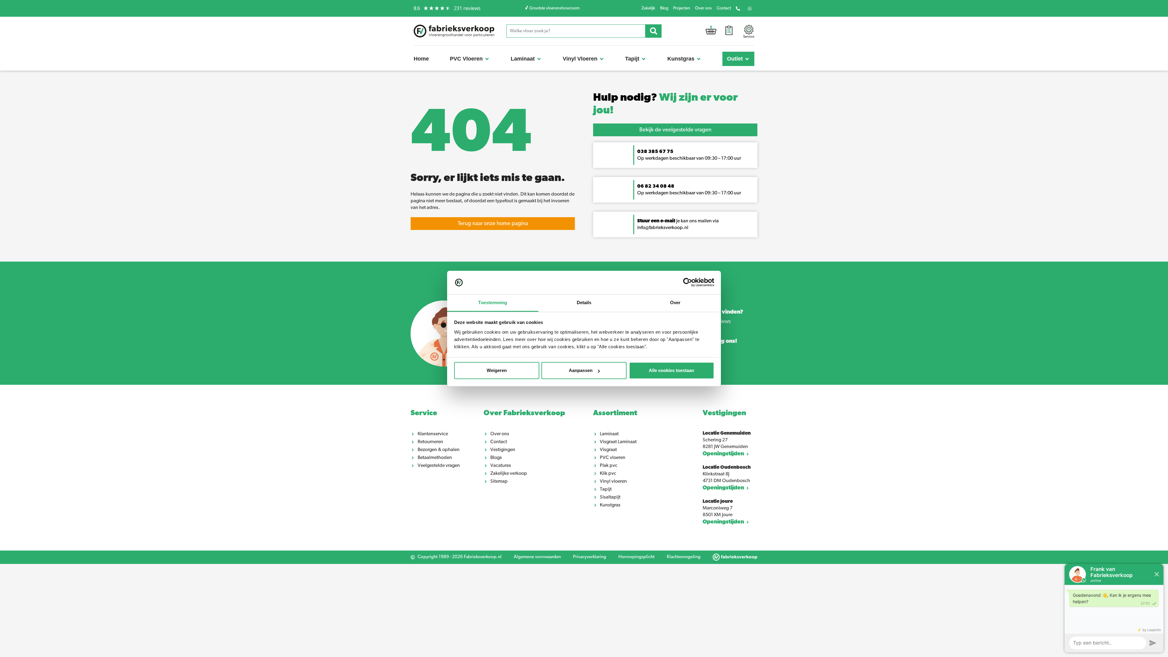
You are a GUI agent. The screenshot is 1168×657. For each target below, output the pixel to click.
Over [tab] (675, 302)
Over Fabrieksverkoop (524, 413)
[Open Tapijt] (643, 59)
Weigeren (497, 370)
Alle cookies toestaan (671, 370)
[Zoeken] (653, 31)
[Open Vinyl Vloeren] (601, 59)
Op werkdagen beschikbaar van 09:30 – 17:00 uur (689, 193)
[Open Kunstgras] (698, 59)
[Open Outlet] (747, 59)
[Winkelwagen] (711, 31)
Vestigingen (724, 413)
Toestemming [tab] (492, 302)
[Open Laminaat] (539, 59)
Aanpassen (581, 370)
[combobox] (576, 31)
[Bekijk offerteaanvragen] (729, 31)
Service (424, 413)
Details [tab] (584, 302)
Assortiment (615, 413)
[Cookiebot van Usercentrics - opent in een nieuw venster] (687, 282)
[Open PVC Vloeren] (487, 59)
